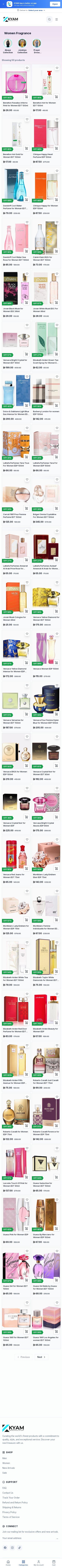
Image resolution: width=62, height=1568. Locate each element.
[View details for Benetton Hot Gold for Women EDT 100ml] (16, 141)
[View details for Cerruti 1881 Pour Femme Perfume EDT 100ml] (16, 501)
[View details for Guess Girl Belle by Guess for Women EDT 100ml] (46, 1272)
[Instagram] (12, 1547)
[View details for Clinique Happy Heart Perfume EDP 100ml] (46, 141)
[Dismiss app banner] (3, 4)
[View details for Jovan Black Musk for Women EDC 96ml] (16, 295)
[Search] (49, 19)
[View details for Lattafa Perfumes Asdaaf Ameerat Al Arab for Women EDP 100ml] (46, 552)
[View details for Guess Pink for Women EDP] (16, 1221)
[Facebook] (5, 1547)
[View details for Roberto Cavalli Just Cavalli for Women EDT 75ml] (46, 1067)
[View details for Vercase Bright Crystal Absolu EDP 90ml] (46, 809)
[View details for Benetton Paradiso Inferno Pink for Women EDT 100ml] (16, 89)
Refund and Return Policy (15, 1502)
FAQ (4, 1488)
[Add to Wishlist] (27, 67)
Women (6, 1463)
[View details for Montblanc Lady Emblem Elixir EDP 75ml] (46, 861)
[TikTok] (19, 1547)
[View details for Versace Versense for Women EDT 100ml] (16, 707)
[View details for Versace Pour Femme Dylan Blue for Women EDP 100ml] (46, 707)
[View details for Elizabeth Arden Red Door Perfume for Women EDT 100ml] (16, 1015)
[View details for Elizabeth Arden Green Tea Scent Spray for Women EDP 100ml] (46, 346)
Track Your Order (11, 1497)
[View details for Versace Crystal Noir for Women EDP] (16, 809)
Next (39, 1357)
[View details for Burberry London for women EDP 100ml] (46, 398)
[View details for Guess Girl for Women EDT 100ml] (16, 1272)
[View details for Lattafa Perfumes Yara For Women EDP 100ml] (46, 449)
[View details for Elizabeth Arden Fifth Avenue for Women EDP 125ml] (16, 1067)
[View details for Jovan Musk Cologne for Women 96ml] (16, 604)
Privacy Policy (9, 1512)
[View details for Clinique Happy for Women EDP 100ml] (46, 192)
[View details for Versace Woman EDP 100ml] (46, 655)
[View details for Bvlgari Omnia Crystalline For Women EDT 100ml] (46, 501)
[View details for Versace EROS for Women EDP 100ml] (16, 758)
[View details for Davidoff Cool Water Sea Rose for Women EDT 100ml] (16, 244)
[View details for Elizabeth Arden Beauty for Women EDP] (46, 1015)
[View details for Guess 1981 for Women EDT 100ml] (16, 1324)
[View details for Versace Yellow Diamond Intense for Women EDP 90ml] (16, 655)
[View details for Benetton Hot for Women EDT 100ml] (46, 89)
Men (4, 1458)
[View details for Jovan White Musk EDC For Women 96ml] (46, 295)
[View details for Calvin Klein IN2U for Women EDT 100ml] (46, 244)
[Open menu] (57, 19)
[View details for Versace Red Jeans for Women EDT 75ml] (16, 861)
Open (55, 4)
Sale (4, 1472)
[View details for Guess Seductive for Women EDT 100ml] (46, 1169)
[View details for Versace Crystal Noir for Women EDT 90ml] (46, 758)
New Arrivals (8, 1468)
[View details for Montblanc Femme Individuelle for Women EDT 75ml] (46, 912)
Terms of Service (11, 1517)
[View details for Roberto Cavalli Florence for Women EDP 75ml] (46, 1118)
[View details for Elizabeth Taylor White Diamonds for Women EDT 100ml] (46, 964)
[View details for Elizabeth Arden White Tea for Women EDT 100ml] (16, 964)
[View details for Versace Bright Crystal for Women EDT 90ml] (16, 346)
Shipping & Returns (11, 1507)
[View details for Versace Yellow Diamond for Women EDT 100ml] (46, 604)
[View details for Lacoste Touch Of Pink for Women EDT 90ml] (16, 1169)
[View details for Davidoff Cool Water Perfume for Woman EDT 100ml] (16, 192)
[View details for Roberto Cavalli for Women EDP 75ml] (16, 1118)
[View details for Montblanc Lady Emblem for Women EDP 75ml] (16, 912)
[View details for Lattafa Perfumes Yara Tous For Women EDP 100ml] (16, 449)
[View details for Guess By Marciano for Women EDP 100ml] (46, 1221)
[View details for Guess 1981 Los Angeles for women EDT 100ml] (46, 1324)
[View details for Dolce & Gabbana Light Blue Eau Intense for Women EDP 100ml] (16, 398)
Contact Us (7, 1492)
